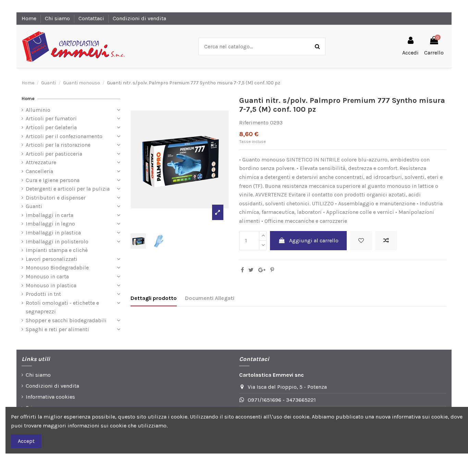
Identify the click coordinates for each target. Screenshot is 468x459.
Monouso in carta (47, 276)
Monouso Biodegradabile (57, 267)
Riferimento (254, 122)
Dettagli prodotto (154, 298)
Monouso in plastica (51, 285)
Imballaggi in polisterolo (57, 241)
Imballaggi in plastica (53, 232)
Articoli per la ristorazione (58, 145)
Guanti (34, 206)
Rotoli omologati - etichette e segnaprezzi (62, 307)
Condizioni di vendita (139, 18)
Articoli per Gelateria (51, 127)
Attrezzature (41, 162)
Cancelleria (39, 171)
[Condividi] (242, 270)
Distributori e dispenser (56, 197)
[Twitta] (251, 270)
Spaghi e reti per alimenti (57, 329)
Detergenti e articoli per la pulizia (68, 188)
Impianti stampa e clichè (57, 250)
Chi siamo (58, 18)
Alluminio (38, 110)
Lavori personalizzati (51, 259)
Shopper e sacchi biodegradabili (66, 320)
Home (30, 18)
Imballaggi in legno (50, 223)
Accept (26, 441)
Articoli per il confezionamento (64, 136)
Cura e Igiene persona (52, 180)
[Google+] (262, 270)
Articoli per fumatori (51, 118)
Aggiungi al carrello (313, 240)
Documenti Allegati (209, 298)
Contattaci (92, 18)
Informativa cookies (50, 397)
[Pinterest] (272, 270)
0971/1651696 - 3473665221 (282, 400)
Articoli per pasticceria (54, 153)
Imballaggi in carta (49, 215)
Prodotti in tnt (43, 294)
